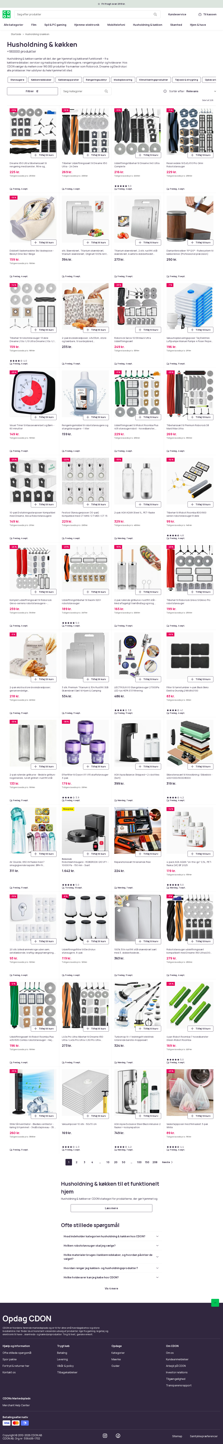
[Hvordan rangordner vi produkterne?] (165, 91)
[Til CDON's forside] (6, 14)
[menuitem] (13, 25)
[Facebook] (118, 594)
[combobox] (87, 14)
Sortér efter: (177, 91)
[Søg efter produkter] (155, 14)
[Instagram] (105, 594)
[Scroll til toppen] (215, 461)
